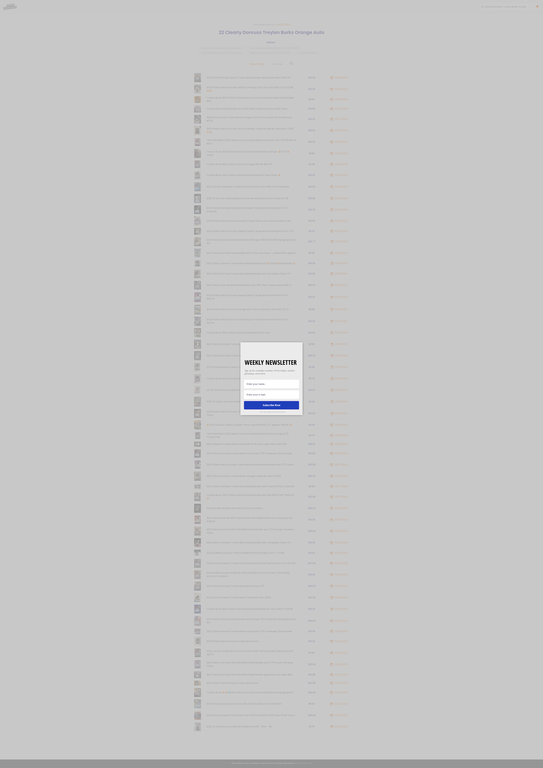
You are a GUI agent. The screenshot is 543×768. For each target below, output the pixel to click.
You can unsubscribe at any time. (272, 412)
